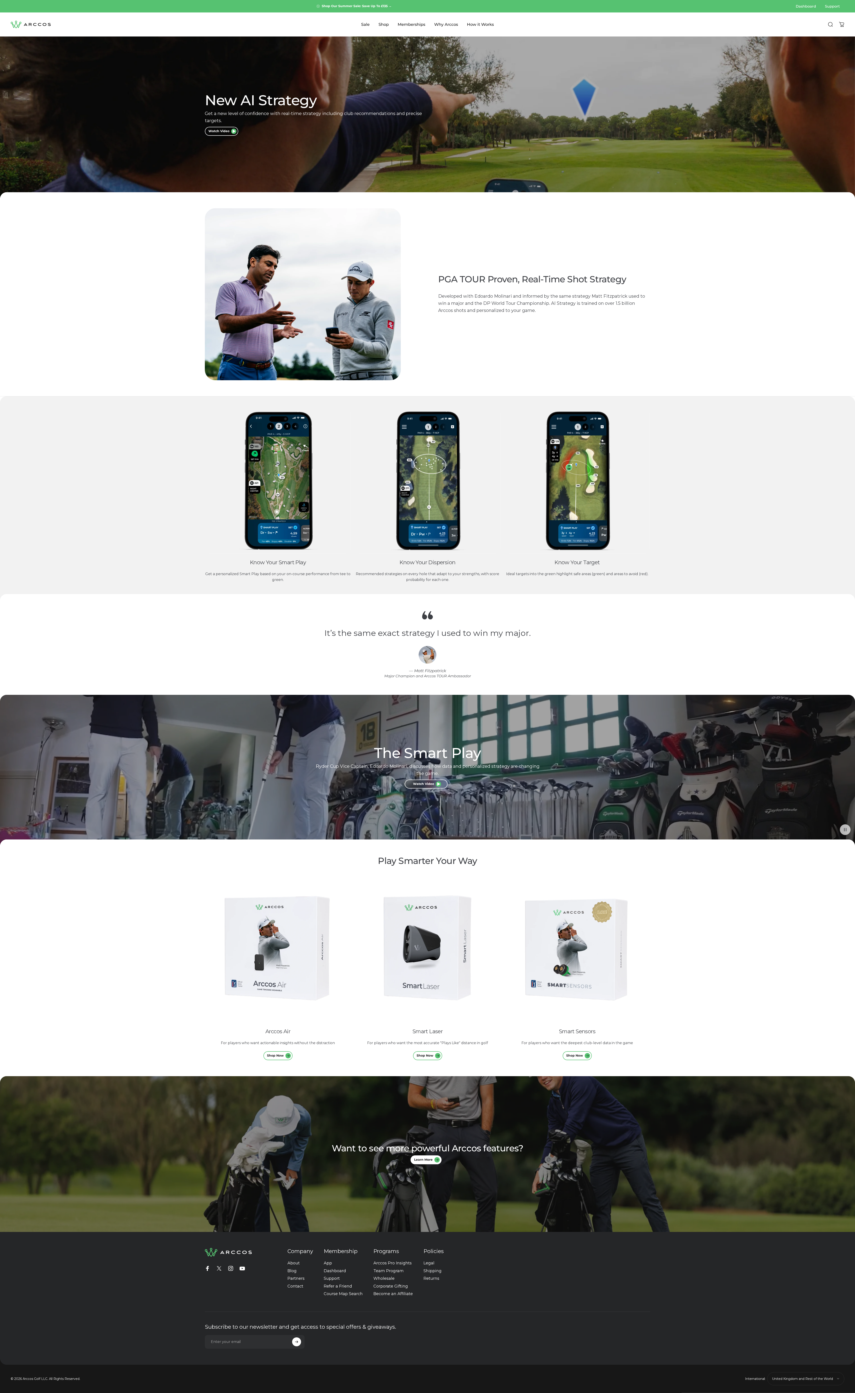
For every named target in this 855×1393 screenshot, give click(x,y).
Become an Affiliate (393, 1293)
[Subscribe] (296, 1341)
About (293, 1263)
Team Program (388, 1270)
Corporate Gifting (390, 1286)
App (328, 1263)
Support (332, 1278)
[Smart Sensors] (577, 950)
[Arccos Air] (278, 950)
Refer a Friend (338, 1286)
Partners (296, 1278)
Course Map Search (343, 1293)
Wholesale (384, 1278)
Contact (295, 1286)
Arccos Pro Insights (392, 1263)
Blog (292, 1270)
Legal (428, 1263)
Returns (431, 1278)
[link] (278, 481)
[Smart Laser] (427, 950)
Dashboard (335, 1270)
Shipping (432, 1270)
